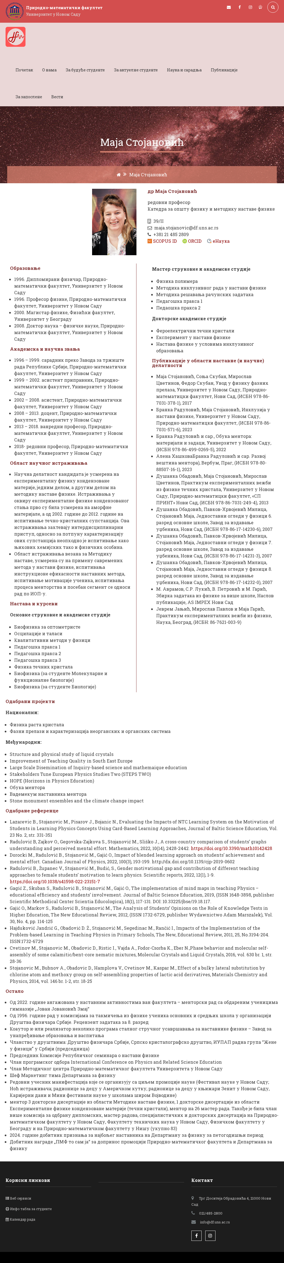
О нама (49, 70)
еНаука (221, 241)
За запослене (29, 96)
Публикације (224, 70)
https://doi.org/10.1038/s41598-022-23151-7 (55, 881)
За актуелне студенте (136, 70)
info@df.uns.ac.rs (215, 1222)
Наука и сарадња (184, 70)
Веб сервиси (20, 1198)
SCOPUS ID (165, 241)
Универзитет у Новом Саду (53, 14)
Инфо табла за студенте (31, 1209)
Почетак (24, 70)
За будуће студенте (85, 70)
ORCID (195, 241)
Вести (57, 96)
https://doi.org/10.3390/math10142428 (231, 848)
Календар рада (22, 1219)
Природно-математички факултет (64, 7)
